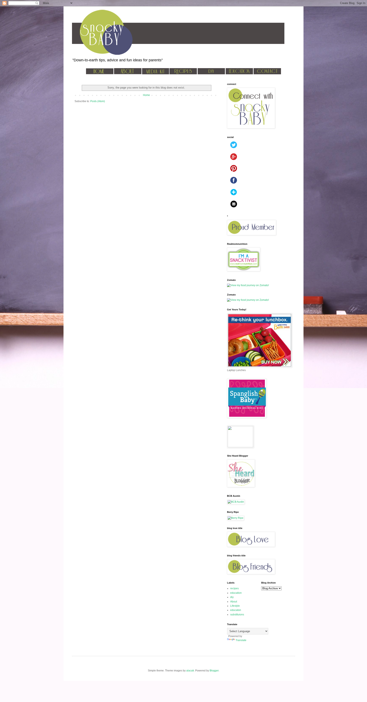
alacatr (190, 670)
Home (146, 95)
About (233, 601)
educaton (235, 610)
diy (232, 597)
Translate (241, 640)
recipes (234, 588)
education (236, 592)
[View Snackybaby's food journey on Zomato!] (248, 285)
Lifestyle (235, 605)
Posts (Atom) (97, 101)
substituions (237, 614)
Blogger (214, 670)
